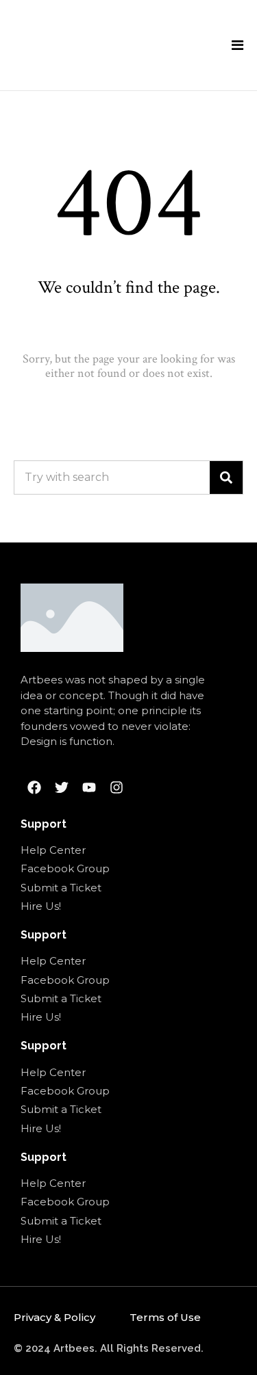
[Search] (226, 477)
